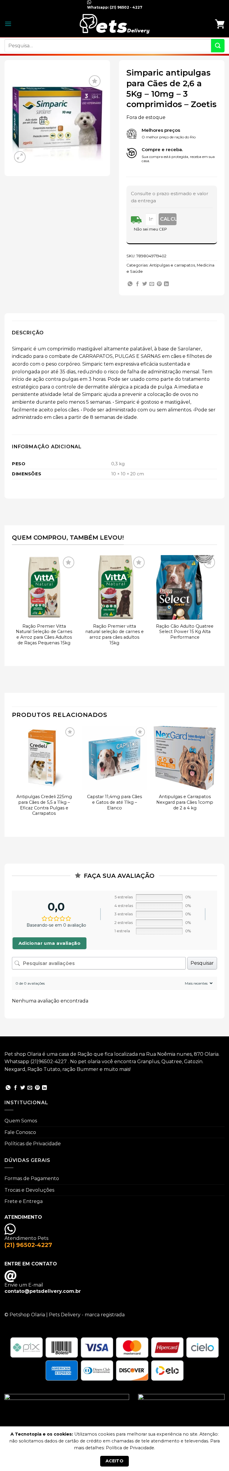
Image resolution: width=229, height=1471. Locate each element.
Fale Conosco (20, 1132)
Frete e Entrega (23, 1201)
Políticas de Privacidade (32, 1143)
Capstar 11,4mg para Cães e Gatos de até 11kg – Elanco (114, 802)
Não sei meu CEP (150, 229)
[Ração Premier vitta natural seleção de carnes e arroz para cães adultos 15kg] (114, 587)
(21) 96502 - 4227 (125, 7)
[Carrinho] (220, 24)
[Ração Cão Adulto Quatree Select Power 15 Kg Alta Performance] (185, 587)
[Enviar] (218, 45)
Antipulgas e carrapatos (172, 265)
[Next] (216, 606)
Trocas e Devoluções (29, 1190)
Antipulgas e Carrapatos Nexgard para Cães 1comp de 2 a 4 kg (184, 802)
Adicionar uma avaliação (49, 943)
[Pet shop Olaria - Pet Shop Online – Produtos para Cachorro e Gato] (114, 23)
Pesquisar (202, 963)
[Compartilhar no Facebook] (137, 284)
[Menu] (8, 23)
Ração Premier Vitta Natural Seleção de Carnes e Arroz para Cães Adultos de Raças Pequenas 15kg (44, 635)
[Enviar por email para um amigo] (151, 284)
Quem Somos (20, 1121)
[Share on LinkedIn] (166, 284)
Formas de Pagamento (31, 1178)
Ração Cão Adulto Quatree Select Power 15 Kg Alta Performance (184, 632)
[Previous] (12, 606)
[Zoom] (20, 157)
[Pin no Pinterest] (159, 284)
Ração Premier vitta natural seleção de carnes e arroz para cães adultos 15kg (114, 635)
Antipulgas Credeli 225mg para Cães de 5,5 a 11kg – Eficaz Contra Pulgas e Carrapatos (44, 805)
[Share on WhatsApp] (130, 284)
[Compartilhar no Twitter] (144, 284)
